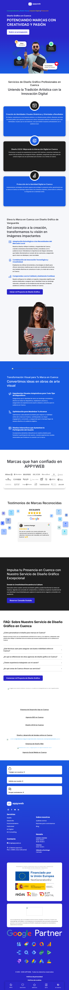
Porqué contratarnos (15, 792)
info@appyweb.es (14, 843)
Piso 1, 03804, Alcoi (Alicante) (17, 850)
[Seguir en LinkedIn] (18, 809)
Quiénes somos (41, 821)
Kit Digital (10, 829)
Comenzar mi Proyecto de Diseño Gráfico (23, 678)
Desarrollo (10, 821)
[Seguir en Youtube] (15, 809)
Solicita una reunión (15, 781)
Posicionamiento (12, 823)
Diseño (9, 818)
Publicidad (10, 826)
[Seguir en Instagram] (8, 809)
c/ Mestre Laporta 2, (14, 848)
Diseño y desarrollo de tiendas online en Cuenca (34, 735)
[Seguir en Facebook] (11, 809)
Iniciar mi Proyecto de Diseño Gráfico (25, 292)
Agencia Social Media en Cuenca (35, 752)
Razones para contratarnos (45, 823)
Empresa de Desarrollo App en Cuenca (34, 709)
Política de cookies (34, 980)
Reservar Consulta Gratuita (21, 600)
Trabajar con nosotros (16, 772)
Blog (37, 826)
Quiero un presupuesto (18, 32)
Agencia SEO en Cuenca (34, 717)
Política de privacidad (35, 977)
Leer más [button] (22, 539)
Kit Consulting (11, 832)
